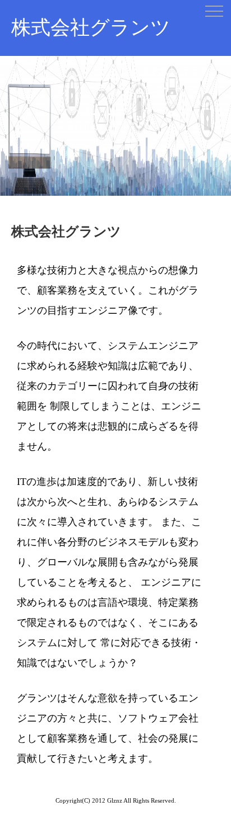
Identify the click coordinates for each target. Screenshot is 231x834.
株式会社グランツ (90, 28)
